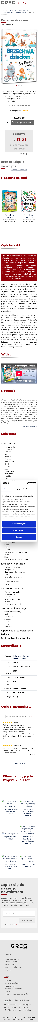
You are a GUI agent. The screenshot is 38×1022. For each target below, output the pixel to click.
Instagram (26, 1005)
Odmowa (19, 537)
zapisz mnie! (27, 920)
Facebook (12, 1005)
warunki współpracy (12, 983)
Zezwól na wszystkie (19, 524)
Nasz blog (26, 1010)
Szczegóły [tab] (16, 489)
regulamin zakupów (12, 967)
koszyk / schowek (11, 959)
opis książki (11, 105)
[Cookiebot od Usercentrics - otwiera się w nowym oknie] (27, 483)
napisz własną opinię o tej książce (18, 716)
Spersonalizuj (18, 530)
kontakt (7, 980)
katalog (7, 970)
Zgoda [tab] (6, 489)
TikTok (25, 1007)
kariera (7, 991)
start (3, 10)
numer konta (9, 964)
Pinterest (12, 1010)
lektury (10, 10)
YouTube (12, 1007)
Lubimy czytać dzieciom (29, 426)
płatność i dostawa (11, 962)
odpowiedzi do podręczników (16, 994)
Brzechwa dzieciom (19, 170)
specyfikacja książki (24, 105)
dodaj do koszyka (23, 122)
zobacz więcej (9, 924)
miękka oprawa (21, 12)
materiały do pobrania (13, 989)
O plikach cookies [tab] (29, 489)
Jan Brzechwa (7, 25)
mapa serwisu (10, 986)
